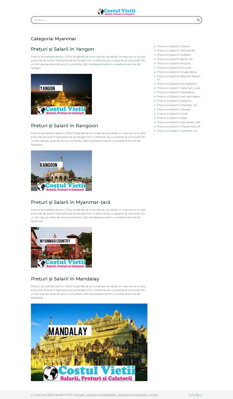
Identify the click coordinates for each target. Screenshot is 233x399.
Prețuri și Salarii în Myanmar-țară (70, 202)
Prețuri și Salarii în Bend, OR (175, 59)
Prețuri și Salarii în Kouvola (174, 67)
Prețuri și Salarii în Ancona (173, 63)
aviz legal (79, 394)
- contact (152, 394)
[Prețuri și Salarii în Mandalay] (89, 342)
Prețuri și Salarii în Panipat (173, 109)
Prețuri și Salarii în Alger (172, 118)
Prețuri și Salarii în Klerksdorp (176, 92)
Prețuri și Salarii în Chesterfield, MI (179, 126)
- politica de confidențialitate (100, 394)
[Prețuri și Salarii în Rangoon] (61, 170)
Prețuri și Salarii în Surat (172, 113)
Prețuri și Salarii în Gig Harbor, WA (178, 122)
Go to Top (194, 394)
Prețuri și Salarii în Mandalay (65, 279)
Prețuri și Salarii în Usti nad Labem (178, 96)
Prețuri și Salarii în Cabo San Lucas (178, 88)
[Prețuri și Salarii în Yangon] (61, 94)
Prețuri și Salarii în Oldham (174, 54)
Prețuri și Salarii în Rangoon (64, 126)
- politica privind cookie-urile (132, 394)
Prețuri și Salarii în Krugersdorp (177, 72)
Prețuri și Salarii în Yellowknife (176, 50)
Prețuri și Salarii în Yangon (62, 49)
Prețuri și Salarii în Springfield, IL (177, 83)
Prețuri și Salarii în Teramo (173, 46)
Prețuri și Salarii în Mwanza (174, 100)
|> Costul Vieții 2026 (42, 394)
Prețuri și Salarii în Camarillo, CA (177, 130)
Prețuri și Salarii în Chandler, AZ (177, 105)
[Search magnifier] (198, 20)
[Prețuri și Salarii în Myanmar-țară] (61, 247)
